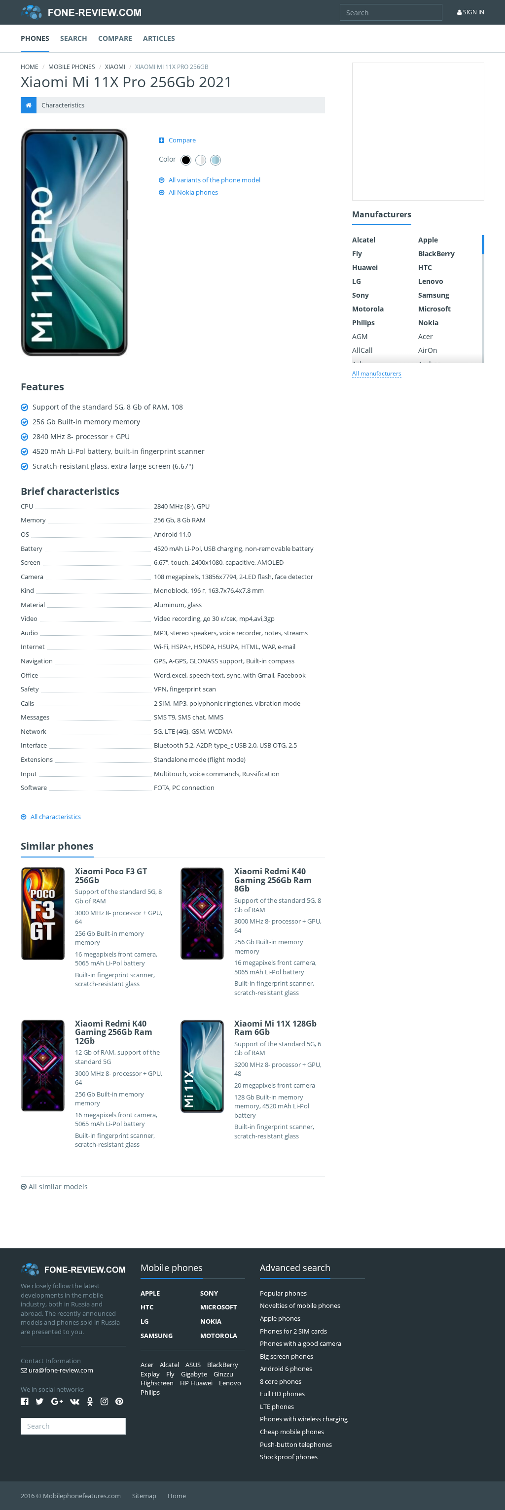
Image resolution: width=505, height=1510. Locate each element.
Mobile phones (71, 67)
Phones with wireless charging (304, 1418)
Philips (363, 322)
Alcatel (363, 239)
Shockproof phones (289, 1456)
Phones (35, 38)
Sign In (473, 12)
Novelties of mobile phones (300, 1305)
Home (29, 67)
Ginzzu (223, 1374)
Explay (150, 1374)
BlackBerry (436, 253)
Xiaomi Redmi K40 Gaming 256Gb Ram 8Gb (273, 880)
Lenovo (430, 281)
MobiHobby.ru (81, 12)
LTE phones (277, 1406)
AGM (360, 336)
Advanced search (295, 1268)
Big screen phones (286, 1356)
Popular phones (283, 1293)
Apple (428, 239)
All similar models (57, 1186)
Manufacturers (381, 215)
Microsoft (434, 308)
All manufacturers (376, 373)
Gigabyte (194, 1374)
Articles (159, 38)
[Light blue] (215, 160)
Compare (115, 38)
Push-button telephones (296, 1444)
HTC (425, 267)
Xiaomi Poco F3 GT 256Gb (111, 876)
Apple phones (280, 1318)
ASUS (193, 1364)
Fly (357, 253)
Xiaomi (115, 67)
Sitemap (144, 1495)
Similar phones (57, 847)
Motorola (368, 308)
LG (356, 281)
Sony (360, 295)
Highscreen (157, 1382)
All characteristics (56, 816)
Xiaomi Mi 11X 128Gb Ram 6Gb (275, 1028)
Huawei (365, 267)
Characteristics (62, 105)
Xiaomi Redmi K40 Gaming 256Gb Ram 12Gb (113, 1032)
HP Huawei (196, 1382)
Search (73, 38)
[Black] (185, 160)
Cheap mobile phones (292, 1431)
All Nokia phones (193, 192)
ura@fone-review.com (60, 1370)
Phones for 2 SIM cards (293, 1331)
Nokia (428, 322)
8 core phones (280, 1381)
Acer (425, 336)
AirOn (427, 350)
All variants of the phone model (214, 179)
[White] (200, 160)
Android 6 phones (286, 1368)
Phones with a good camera (300, 1343)
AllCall (362, 350)
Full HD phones (282, 1393)
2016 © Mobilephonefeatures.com (71, 1495)
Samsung (433, 295)
